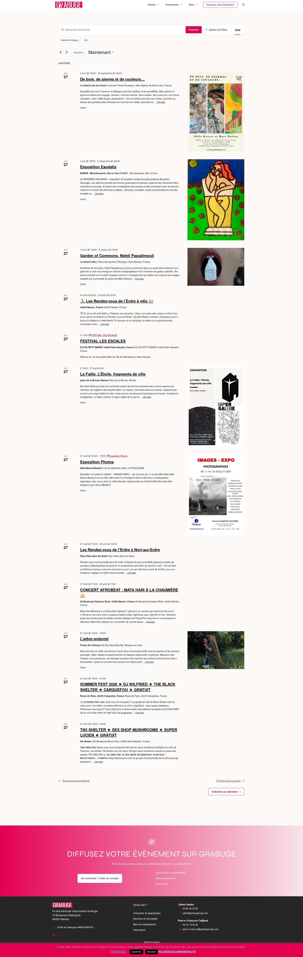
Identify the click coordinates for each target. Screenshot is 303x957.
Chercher (194, 29)
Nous (191, 4)
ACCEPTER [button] (136, 952)
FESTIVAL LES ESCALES (103, 341)
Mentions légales (151, 942)
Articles (152, 4)
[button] (243, 4)
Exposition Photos (97, 461)
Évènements (172, 4)
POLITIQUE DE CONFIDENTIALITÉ (177, 951)
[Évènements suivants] (67, 52)
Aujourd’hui (78, 52)
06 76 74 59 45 (190, 924)
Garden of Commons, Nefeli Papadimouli (117, 255)
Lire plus (161, 102)
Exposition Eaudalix (98, 166)
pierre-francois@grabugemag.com (201, 929)
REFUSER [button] (151, 952)
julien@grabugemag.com (195, 913)
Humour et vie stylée (145, 918)
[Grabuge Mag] (68, 4)
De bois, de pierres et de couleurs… (112, 79)
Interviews (139, 929)
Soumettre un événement (170, 872)
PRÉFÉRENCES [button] (118, 951)
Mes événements (166, 878)
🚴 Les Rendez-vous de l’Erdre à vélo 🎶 (116, 301)
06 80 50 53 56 (190, 908)
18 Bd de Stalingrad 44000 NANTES (75, 927)
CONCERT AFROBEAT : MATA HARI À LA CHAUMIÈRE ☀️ (129, 592)
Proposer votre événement (220, 4)
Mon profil (162, 883)
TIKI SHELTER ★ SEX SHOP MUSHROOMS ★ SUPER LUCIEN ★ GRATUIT (128, 732)
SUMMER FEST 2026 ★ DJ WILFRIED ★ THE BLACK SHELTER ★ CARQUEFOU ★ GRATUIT (127, 686)
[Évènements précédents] (60, 52)
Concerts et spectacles (147, 913)
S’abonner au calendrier (225, 791)
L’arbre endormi (94, 638)
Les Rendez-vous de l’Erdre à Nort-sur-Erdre (120, 549)
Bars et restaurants (144, 924)
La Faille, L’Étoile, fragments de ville (113, 374)
